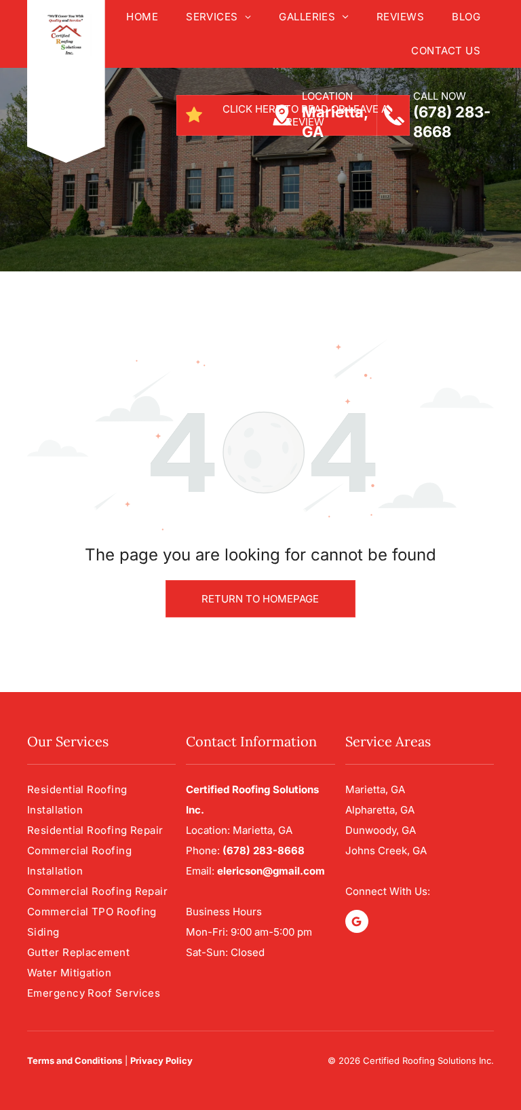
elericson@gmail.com (271, 870)
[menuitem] (142, 17)
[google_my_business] (356, 923)
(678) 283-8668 (264, 850)
